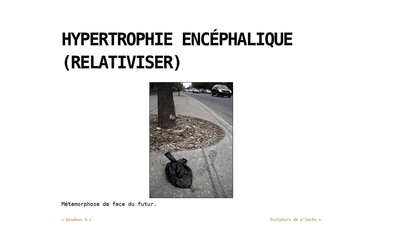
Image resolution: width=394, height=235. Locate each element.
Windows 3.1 (76, 219)
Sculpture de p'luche (295, 219)
